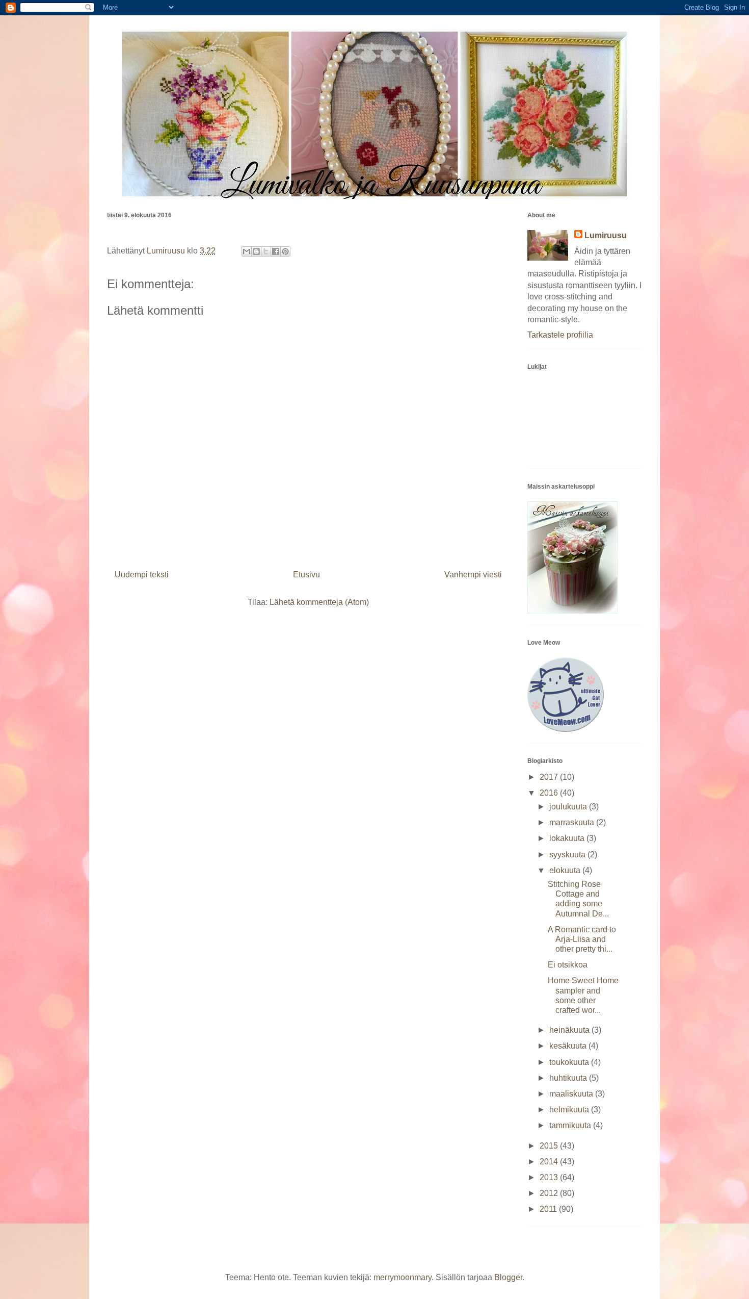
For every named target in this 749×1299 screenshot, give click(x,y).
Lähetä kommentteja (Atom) (319, 602)
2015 (550, 1145)
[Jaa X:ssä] (266, 251)
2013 (550, 1177)
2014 (550, 1161)
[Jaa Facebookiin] (276, 251)
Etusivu (306, 574)
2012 (550, 1193)
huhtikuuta (569, 1078)
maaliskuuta (572, 1093)
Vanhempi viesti (473, 574)
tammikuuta (571, 1125)
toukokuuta (570, 1062)
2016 (550, 792)
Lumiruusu (605, 235)
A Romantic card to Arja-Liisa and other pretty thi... (582, 939)
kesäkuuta (568, 1045)
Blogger (508, 1277)
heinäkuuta (570, 1030)
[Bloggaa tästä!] (256, 251)
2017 (550, 777)
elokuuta (565, 870)
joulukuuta (569, 806)
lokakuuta (567, 838)
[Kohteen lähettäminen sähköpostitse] (247, 251)
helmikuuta (570, 1109)
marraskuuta (572, 822)
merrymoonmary (402, 1277)
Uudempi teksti (142, 574)
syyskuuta (568, 854)
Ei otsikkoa (567, 964)
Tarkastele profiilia (560, 334)
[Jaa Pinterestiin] (285, 251)
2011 (549, 1209)
